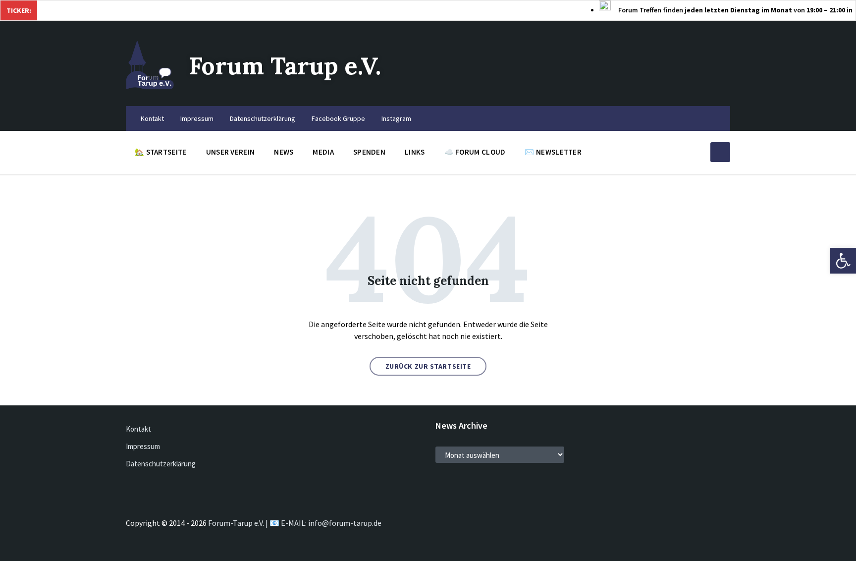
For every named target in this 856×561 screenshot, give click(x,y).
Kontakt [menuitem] (152, 118)
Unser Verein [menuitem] (230, 152)
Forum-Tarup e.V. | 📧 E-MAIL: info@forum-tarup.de (294, 523)
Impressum (143, 446)
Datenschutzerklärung (161, 463)
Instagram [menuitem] (396, 118)
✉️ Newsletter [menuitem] (553, 152)
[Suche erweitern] (720, 152)
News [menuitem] (283, 152)
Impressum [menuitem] (197, 118)
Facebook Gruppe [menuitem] (338, 118)
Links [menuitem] (415, 152)
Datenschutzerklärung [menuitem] (262, 118)
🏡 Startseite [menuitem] (161, 152)
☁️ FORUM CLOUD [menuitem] (475, 152)
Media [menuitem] (323, 152)
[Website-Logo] (150, 87)
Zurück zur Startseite (428, 366)
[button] (843, 261)
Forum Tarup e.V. (285, 66)
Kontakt (138, 429)
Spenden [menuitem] (369, 152)
